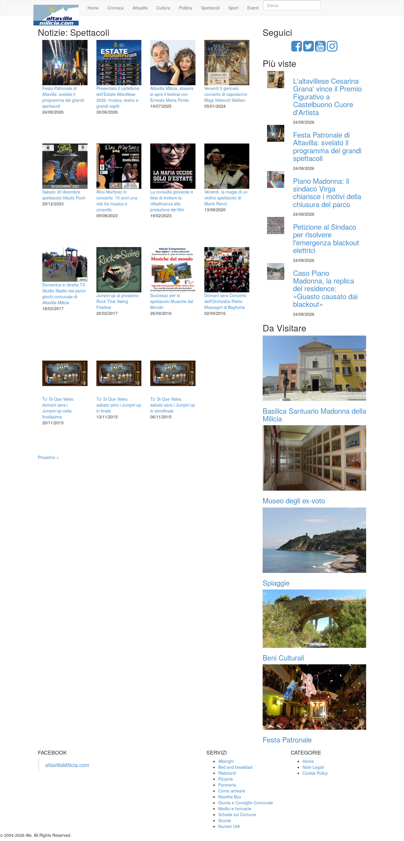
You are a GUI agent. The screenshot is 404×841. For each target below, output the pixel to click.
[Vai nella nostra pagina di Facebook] (296, 49)
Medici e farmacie (234, 808)
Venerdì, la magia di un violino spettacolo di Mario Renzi (226, 198)
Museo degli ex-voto (294, 500)
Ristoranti (227, 773)
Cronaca (116, 8)
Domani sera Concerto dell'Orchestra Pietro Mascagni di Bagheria (225, 301)
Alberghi (226, 761)
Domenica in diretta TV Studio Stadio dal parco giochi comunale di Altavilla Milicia (64, 293)
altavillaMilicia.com (67, 764)
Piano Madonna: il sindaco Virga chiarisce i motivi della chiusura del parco (327, 192)
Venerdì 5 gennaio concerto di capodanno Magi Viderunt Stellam (225, 94)
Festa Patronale (287, 739)
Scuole (224, 820)
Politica (185, 8)
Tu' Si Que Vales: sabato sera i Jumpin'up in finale (118, 405)
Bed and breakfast (235, 767)
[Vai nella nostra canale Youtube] (320, 49)
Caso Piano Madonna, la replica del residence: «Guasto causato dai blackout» (325, 288)
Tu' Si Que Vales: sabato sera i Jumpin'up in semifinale (172, 405)
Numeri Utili (229, 826)
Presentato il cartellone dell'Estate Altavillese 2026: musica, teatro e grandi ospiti (117, 97)
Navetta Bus (229, 797)
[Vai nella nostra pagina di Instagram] (332, 49)
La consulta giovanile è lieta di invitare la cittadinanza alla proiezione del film (171, 200)
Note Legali (313, 767)
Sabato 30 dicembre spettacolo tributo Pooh (63, 195)
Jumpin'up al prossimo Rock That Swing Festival (117, 301)
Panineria (227, 785)
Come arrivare (231, 791)
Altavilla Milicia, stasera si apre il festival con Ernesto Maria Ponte (171, 94)
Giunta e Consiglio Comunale (245, 802)
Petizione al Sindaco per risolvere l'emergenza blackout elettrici (326, 238)
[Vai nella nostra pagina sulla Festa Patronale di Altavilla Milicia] (314, 697)
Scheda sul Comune (237, 814)
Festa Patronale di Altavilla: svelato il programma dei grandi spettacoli (63, 97)
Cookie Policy (315, 773)
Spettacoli (210, 8)
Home (93, 8)
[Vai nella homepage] (56, 7)
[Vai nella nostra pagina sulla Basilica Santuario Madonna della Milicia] (314, 368)
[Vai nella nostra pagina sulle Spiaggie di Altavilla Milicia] (314, 540)
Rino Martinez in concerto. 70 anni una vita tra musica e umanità (116, 200)
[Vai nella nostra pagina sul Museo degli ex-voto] (314, 458)
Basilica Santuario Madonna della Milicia (314, 414)
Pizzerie (225, 779)
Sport (233, 8)
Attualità (140, 8)
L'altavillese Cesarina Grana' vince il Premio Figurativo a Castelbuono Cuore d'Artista (327, 96)
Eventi (253, 8)
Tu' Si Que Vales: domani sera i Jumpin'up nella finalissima (58, 408)
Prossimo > (48, 457)
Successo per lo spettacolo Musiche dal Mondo (171, 301)
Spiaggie (276, 582)
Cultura (163, 8)
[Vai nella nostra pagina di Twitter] (308, 49)
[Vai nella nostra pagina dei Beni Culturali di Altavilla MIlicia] (314, 618)
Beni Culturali (283, 657)
